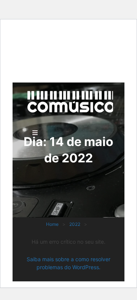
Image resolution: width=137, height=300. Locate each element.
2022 (74, 224)
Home (52, 224)
